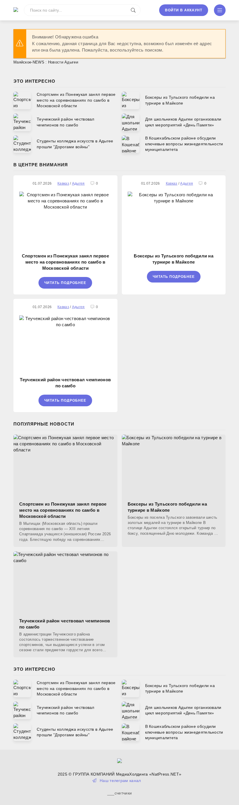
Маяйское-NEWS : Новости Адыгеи (45, 62)
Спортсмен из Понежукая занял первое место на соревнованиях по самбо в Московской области (65, 262)
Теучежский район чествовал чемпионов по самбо (65, 382)
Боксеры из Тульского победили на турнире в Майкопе (173, 258)
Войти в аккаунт (183, 10)
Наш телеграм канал (120, 780)
